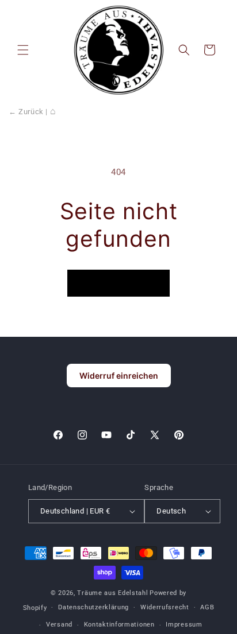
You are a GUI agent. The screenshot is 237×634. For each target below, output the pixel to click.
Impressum (184, 624)
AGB (207, 607)
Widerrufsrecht (164, 607)
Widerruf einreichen (118, 375)
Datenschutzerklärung (93, 607)
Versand (59, 624)
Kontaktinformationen (119, 624)
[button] (23, 50)
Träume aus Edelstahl (112, 593)
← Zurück (26, 111)
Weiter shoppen (118, 283)
